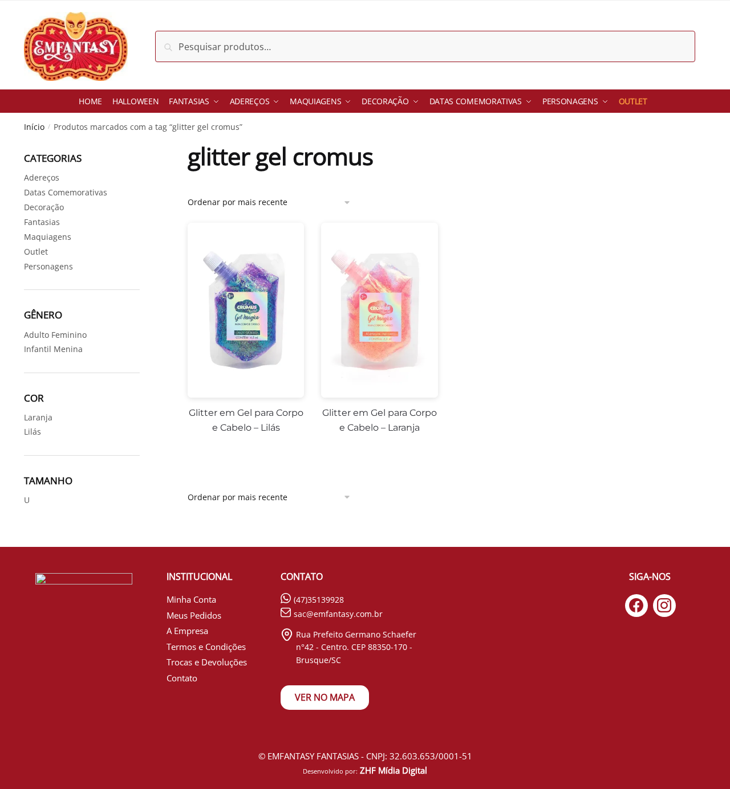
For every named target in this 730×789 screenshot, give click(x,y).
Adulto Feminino (55, 334)
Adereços (41, 177)
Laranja (38, 417)
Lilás (32, 431)
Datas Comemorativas (65, 192)
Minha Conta (191, 599)
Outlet (36, 251)
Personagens (48, 266)
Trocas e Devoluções (207, 662)
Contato (182, 678)
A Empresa (187, 630)
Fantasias (42, 221)
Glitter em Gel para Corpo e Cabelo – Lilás (246, 420)
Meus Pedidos (194, 615)
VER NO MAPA (325, 697)
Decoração (44, 207)
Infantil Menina (53, 349)
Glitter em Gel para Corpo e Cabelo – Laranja (379, 420)
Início (34, 126)
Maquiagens (47, 236)
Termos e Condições (206, 646)
